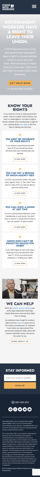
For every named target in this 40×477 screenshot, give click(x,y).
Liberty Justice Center (21, 308)
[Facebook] (10, 409)
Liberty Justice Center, (14, 468)
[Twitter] (20, 409)
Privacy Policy (6, 470)
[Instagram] (15, 409)
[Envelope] (29, 409)
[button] (34, 6)
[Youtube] (25, 409)
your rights (23, 124)
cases (19, 323)
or (20, 89)
